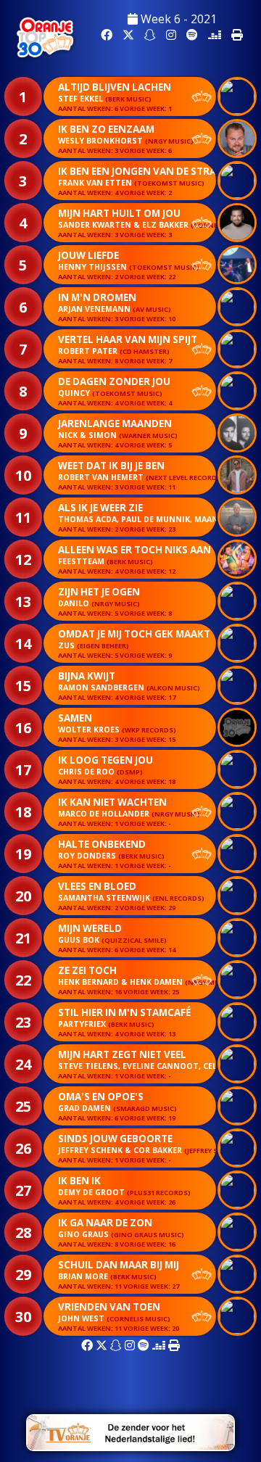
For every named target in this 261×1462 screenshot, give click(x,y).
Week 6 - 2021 (177, 19)
